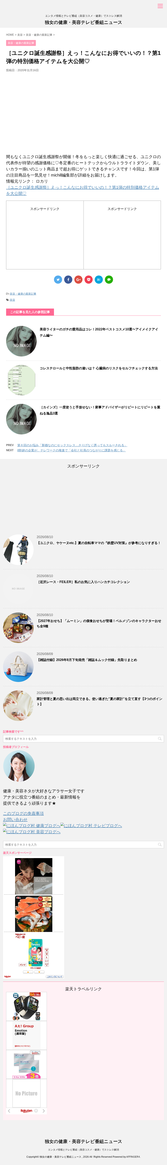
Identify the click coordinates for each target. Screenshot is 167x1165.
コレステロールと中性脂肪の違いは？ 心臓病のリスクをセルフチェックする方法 (99, 368)
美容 (12, 299)
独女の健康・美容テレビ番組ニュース (83, 22)
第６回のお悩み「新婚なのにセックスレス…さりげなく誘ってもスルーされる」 (72, 445)
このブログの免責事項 (23, 813)
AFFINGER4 (133, 1156)
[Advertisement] (83, 114)
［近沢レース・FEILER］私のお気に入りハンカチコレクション (83, 582)
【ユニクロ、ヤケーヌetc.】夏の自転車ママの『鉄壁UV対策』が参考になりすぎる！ (99, 543)
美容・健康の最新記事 (23, 293)
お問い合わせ (15, 819)
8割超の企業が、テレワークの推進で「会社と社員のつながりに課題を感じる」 (71, 450)
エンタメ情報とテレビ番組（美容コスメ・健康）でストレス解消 (83, 1149)
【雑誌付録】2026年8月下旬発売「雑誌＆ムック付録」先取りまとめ (87, 660)
